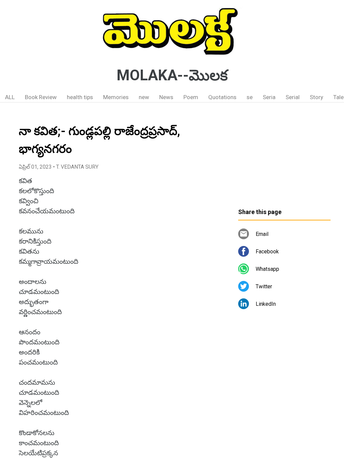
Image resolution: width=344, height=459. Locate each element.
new (144, 97)
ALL (10, 97)
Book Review (41, 97)
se (250, 97)
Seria (269, 97)
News (166, 97)
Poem (190, 97)
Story (316, 97)
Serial (293, 97)
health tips (80, 97)
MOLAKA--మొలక (172, 75)
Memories (116, 97)
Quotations (222, 97)
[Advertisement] (284, 158)
